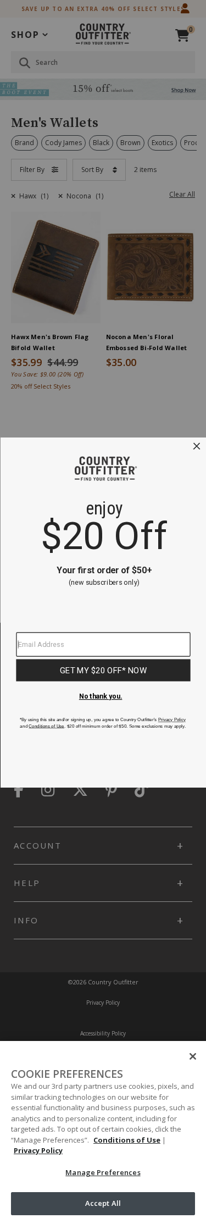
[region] (103, 1132)
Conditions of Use (126, 1140)
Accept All (103, 1203)
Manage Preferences (102, 1172)
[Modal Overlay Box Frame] (103, 612)
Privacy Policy (38, 1150)
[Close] (193, 1056)
